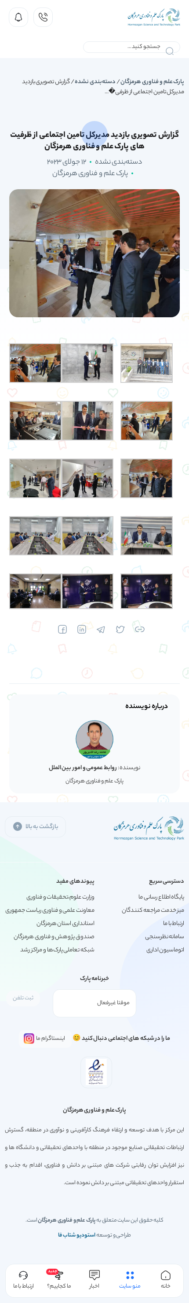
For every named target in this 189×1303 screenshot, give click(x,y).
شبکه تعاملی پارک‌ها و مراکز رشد (57, 950)
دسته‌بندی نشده (95, 82)
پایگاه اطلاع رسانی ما (161, 897)
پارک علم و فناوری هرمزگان (152, 82)
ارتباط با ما (173, 924)
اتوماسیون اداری (165, 950)
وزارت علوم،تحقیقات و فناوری (60, 897)
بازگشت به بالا (41, 827)
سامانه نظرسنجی (165, 937)
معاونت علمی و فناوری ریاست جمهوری (49, 911)
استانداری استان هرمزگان (65, 924)
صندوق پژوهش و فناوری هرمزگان (54, 937)
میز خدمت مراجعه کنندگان (153, 911)
